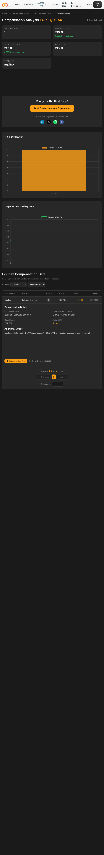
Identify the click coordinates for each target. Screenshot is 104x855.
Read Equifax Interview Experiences (52, 108)
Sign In (97, 5)
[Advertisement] (41, 80)
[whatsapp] (55, 122)
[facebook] (62, 122)
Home (4, 13)
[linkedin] (42, 122)
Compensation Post (17, 361)
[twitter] (49, 122)
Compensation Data (42, 13)
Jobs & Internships (21, 13)
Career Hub (40, 4)
